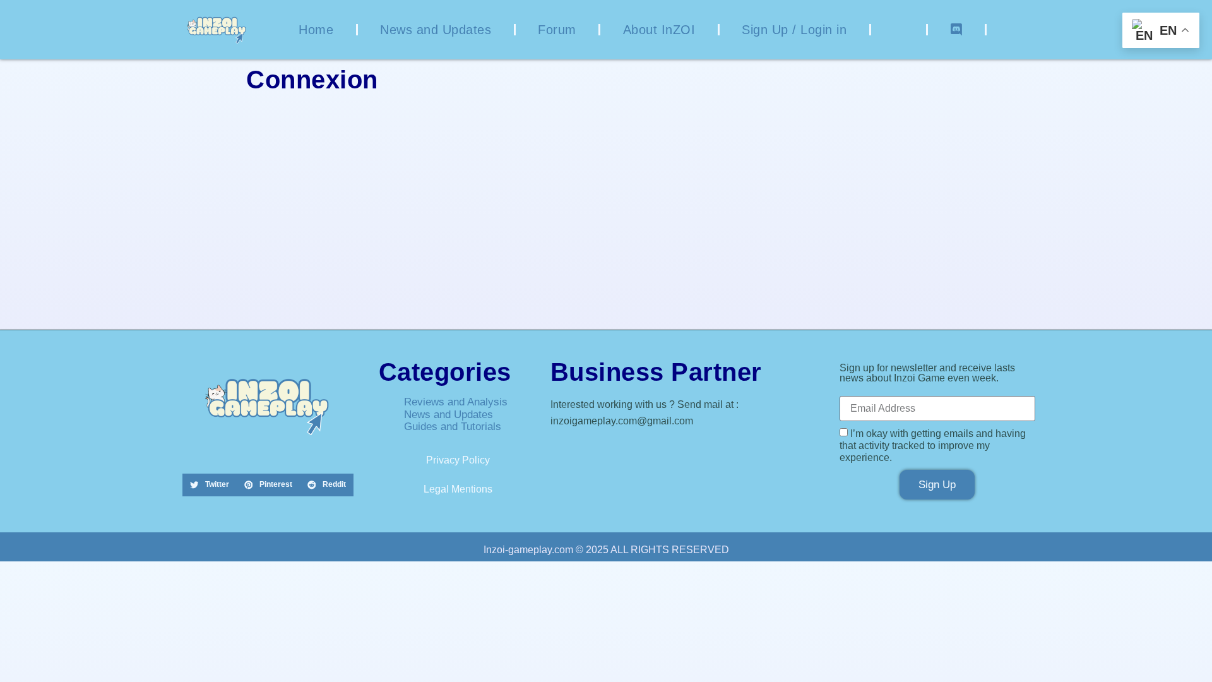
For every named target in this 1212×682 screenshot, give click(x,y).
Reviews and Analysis (456, 402)
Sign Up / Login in (794, 30)
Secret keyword (502, 174)
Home (316, 30)
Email (480, 121)
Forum (557, 30)
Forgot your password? (606, 303)
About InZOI (659, 30)
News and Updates (435, 30)
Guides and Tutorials (452, 427)
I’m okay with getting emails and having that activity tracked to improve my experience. (933, 445)
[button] (209, 485)
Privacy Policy (458, 460)
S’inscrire (680, 266)
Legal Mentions (458, 489)
